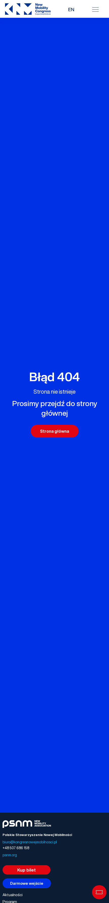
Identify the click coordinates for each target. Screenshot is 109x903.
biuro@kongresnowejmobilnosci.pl (30, 842)
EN (71, 9)
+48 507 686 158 (16, 847)
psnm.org (10, 855)
